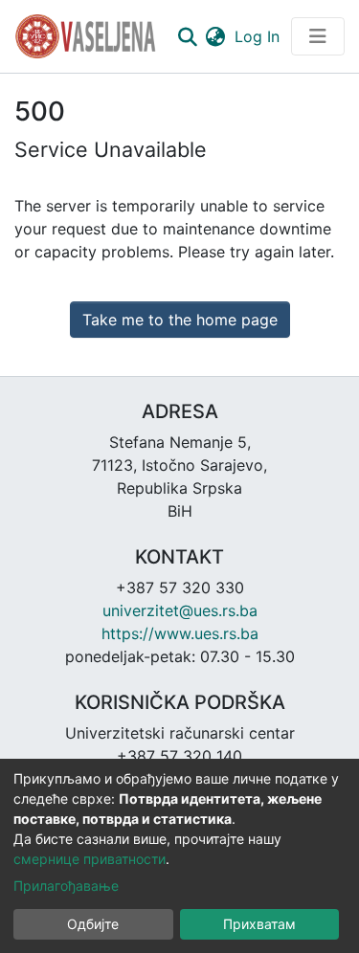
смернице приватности (89, 859)
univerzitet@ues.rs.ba (180, 610)
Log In (259, 36)
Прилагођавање (66, 885)
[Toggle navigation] (318, 36)
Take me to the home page (180, 319)
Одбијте (93, 924)
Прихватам (259, 924)
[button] (215, 36)
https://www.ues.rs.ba (179, 633)
